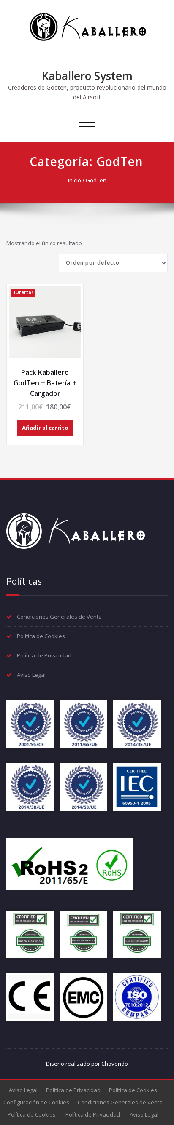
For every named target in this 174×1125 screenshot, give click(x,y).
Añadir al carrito (45, 427)
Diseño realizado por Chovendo (87, 1063)
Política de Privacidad (44, 655)
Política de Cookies (41, 636)
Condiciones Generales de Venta (59, 616)
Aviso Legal (31, 675)
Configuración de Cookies (36, 1102)
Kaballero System (87, 75)
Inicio (74, 180)
